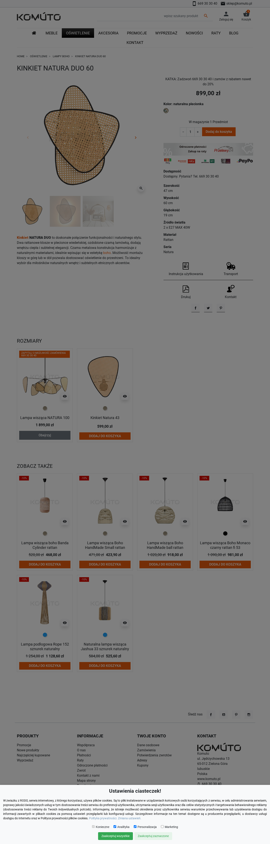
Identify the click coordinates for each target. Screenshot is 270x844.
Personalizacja (147, 827)
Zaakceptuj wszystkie (115, 836)
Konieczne (102, 827)
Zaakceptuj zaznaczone (153, 836)
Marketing (171, 827)
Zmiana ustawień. (129, 818)
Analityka (123, 827)
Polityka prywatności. (103, 818)
